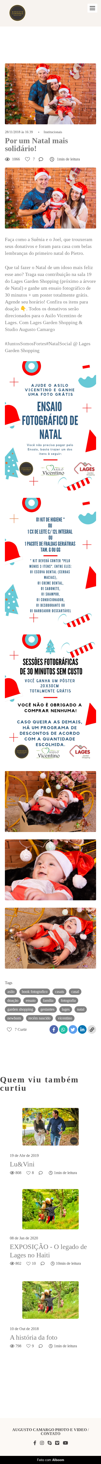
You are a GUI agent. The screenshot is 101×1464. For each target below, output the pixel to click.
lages (66, 1009)
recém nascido (39, 1018)
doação (12, 1000)
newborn (14, 1018)
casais (59, 992)
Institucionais (53, 132)
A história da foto (33, 1337)
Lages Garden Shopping (53, 322)
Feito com (50, 1460)
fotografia (68, 1000)
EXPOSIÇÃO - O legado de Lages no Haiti (48, 1251)
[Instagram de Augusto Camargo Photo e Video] (42, 1443)
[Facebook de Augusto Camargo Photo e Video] (34, 1443)
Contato (50, 1434)
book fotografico (35, 992)
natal (80, 1009)
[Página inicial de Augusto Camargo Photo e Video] (18, 13)
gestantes (47, 1009)
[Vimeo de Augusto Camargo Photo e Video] (57, 1443)
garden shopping (20, 1009)
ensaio (31, 1000)
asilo (10, 992)
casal (75, 992)
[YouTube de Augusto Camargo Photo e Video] (65, 1443)
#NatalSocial (59, 343)
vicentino (65, 1018)
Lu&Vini (22, 1164)
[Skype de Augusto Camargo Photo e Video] (49, 1443)
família (48, 1000)
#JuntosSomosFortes (25, 343)
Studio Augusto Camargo (30, 329)
